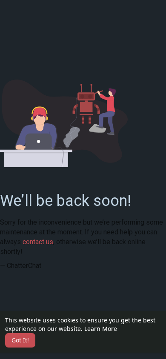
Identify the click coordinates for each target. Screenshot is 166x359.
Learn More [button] (100, 329)
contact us (38, 242)
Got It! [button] (20, 340)
